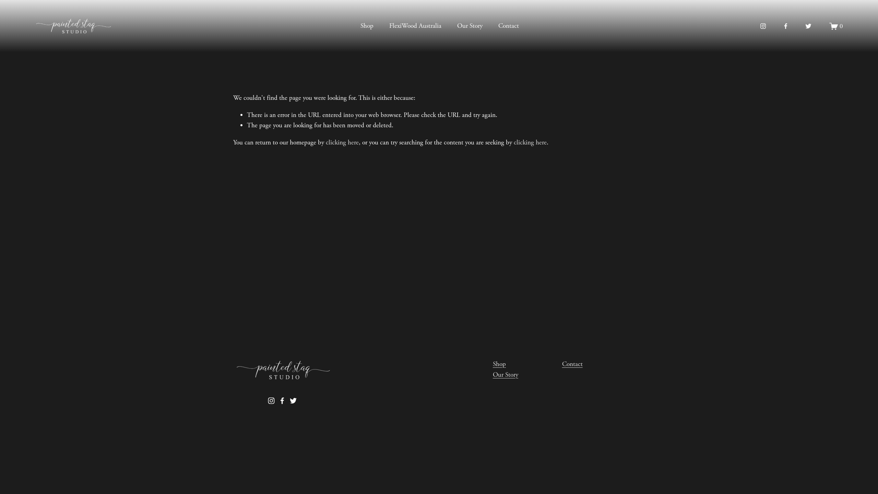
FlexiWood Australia (415, 26)
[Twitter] (808, 26)
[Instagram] (763, 26)
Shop (366, 26)
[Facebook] (785, 26)
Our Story (470, 26)
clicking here (342, 142)
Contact (508, 26)
